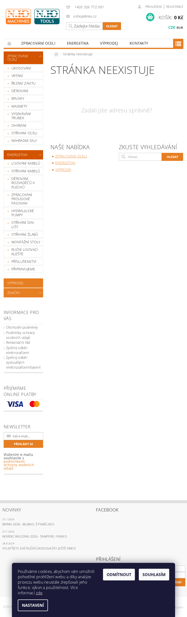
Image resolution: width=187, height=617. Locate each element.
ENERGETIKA (77, 43)
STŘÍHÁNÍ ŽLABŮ (24, 234)
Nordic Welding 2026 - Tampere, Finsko (34, 536)
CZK (172, 27)
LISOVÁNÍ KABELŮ (25, 163)
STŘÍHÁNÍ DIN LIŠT (22, 224)
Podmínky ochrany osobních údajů (20, 335)
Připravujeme (23, 269)
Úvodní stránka (9, 43)
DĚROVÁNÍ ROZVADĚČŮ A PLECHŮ (23, 182)
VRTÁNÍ (17, 75)
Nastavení (33, 605)
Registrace (174, 7)
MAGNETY (19, 106)
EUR (180, 27)
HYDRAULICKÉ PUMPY (22, 212)
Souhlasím (154, 574)
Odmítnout (119, 574)
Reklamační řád (18, 342)
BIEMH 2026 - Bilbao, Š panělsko (28, 524)
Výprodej (109, 43)
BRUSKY (17, 98)
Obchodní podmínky (22, 327)
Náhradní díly (24, 140)
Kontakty (139, 43)
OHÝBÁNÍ (18, 125)
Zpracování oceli (38, 43)
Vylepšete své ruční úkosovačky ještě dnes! (39, 548)
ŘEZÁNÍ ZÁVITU (23, 83)
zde (39, 593)
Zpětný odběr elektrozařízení (17, 350)
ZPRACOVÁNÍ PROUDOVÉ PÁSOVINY (21, 199)
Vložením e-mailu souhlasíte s (19, 461)
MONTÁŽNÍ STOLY (25, 242)
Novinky (11, 510)
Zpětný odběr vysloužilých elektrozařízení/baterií (23, 362)
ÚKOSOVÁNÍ (21, 68)
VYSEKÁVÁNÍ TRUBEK (21, 115)
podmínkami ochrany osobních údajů (19, 464)
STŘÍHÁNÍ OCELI (24, 133)
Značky (13, 292)
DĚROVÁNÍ (19, 90)
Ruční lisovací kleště (24, 251)
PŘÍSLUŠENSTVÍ (23, 261)
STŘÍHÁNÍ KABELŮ (25, 171)
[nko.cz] (32, 16)
